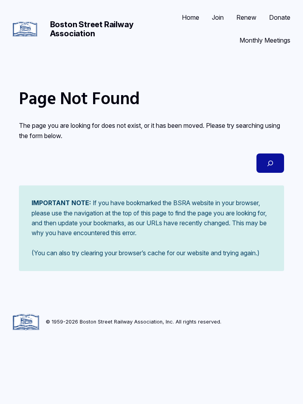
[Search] (270, 163)
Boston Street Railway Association (92, 29)
